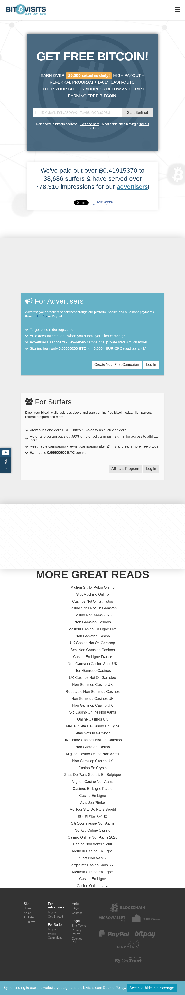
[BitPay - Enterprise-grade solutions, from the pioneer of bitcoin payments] (145, 937)
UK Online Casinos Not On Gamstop (92, 740)
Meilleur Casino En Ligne (92, 851)
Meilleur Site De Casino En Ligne (92, 726)
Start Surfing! (137, 112)
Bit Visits (26, 10)
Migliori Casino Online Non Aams (92, 754)
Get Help (5, 460)
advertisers (132, 186)
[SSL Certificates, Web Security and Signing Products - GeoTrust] (128, 963)
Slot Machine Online (92, 594)
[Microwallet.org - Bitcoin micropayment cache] (111, 921)
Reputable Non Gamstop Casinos (93, 691)
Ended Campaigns (55, 935)
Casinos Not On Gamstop (92, 601)
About (27, 913)
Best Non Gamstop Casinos (92, 650)
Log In (151, 364)
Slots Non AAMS (92, 858)
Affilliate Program (125, 469)
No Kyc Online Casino (92, 830)
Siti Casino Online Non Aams (92, 712)
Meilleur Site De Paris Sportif (92, 809)
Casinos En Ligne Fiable (92, 789)
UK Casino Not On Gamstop (92, 643)
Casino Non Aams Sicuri (92, 844)
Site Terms (79, 925)
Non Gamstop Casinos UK (92, 698)
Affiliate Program (29, 919)
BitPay (42, 316)
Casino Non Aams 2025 (93, 615)
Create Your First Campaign (116, 364)
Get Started (55, 916)
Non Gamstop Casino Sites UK (92, 664)
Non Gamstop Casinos (92, 622)
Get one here (89, 124)
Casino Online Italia (92, 886)
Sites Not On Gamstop (92, 733)
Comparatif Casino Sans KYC (92, 865)
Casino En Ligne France (92, 657)
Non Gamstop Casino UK (92, 684)
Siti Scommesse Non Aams (92, 823)
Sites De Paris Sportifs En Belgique (92, 775)
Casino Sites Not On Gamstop (93, 608)
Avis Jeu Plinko (92, 803)
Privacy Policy (77, 932)
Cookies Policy (77, 940)
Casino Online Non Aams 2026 (92, 837)
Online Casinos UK (92, 719)
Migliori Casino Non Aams (92, 782)
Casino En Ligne (92, 796)
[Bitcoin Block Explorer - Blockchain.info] (127, 911)
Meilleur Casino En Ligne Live (92, 629)
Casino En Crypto (92, 768)
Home (27, 908)
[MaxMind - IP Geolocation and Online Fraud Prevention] (128, 947)
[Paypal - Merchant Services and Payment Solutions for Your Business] (114, 937)
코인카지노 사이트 (92, 816)
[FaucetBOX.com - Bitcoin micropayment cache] (145, 921)
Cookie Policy (114, 988)
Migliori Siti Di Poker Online (92, 587)
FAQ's (76, 908)
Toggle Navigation (177, 9)
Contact (77, 913)
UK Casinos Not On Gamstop (92, 677)
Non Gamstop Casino (92, 636)
